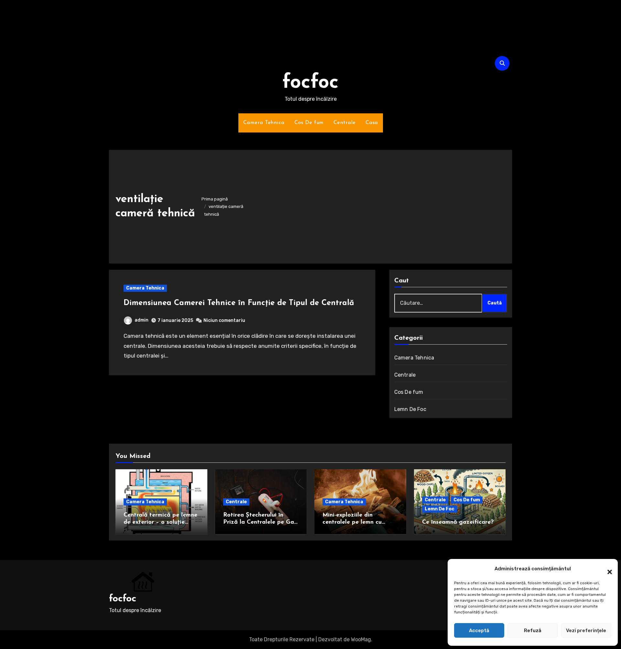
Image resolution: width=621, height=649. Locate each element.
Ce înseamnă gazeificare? (458, 522)
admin (141, 320)
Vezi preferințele (586, 630)
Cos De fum (309, 122)
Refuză (532, 630)
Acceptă (479, 630)
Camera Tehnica (264, 122)
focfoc (310, 83)
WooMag (361, 639)
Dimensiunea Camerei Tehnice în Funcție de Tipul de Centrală (239, 303)
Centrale (344, 122)
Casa (371, 122)
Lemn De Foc (410, 409)
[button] (606, 569)
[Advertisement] (380, 205)
